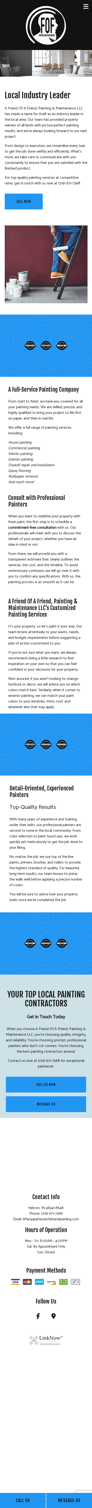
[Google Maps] (53, 1317)
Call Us (23, 1500)
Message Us (69, 1500)
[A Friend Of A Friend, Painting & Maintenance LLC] (46, 24)
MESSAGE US (46, 1104)
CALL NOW (24, 201)
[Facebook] (38, 1317)
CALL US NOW (46, 1085)
